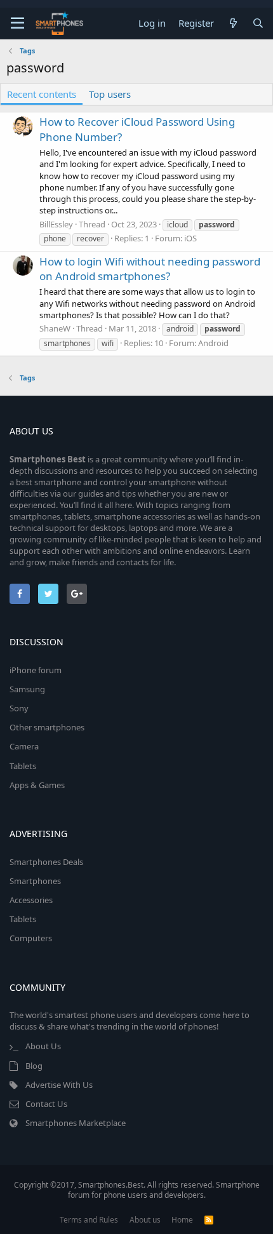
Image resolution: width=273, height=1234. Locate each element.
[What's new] (232, 23)
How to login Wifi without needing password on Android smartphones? (149, 269)
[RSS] (209, 1219)
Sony (19, 708)
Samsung (27, 689)
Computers (31, 938)
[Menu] (17, 23)
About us (145, 1219)
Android (213, 343)
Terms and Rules (89, 1219)
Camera (24, 746)
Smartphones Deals (46, 862)
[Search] (258, 23)
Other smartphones (47, 727)
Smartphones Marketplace (75, 1123)
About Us (43, 1046)
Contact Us (46, 1104)
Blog (34, 1065)
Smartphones (35, 881)
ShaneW (54, 328)
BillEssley (56, 224)
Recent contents (41, 94)
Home (182, 1219)
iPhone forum (36, 670)
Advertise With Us (59, 1084)
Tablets (23, 766)
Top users (110, 94)
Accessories (31, 900)
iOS (190, 238)
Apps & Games (37, 785)
